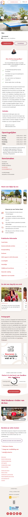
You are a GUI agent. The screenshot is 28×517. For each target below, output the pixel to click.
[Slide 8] (13, 26)
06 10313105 (5, 167)
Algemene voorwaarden (14, 494)
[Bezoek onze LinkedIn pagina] (17, 513)
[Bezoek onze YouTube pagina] (14, 513)
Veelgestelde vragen (6, 465)
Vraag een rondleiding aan (10, 449)
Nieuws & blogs (4, 467)
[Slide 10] (15, 26)
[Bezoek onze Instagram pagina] (7, 513)
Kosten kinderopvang (6, 459)
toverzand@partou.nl (7, 169)
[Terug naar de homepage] (2, 2)
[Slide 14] (20, 26)
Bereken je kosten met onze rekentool (12, 440)
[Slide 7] (12, 26)
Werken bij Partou (5, 470)
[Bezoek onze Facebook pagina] (11, 513)
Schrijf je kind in (7, 43)
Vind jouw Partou (7, 446)
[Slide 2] (6, 26)
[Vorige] (3, 198)
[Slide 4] (8, 26)
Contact (3, 480)
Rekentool (3, 457)
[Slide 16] (22, 26)
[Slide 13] (19, 26)
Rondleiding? (21, 43)
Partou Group (4, 472)
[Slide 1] (5, 26)
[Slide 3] (7, 26)
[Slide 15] (21, 26)
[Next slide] (25, 17)
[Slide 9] (14, 26)
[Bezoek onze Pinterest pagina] (20, 513)
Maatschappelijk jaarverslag (7, 476)
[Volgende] (24, 198)
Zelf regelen (4, 463)
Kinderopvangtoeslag (6, 461)
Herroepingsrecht (5, 478)
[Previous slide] (2, 17)
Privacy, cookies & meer (15, 491)
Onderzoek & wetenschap (7, 474)
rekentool (12, 432)
